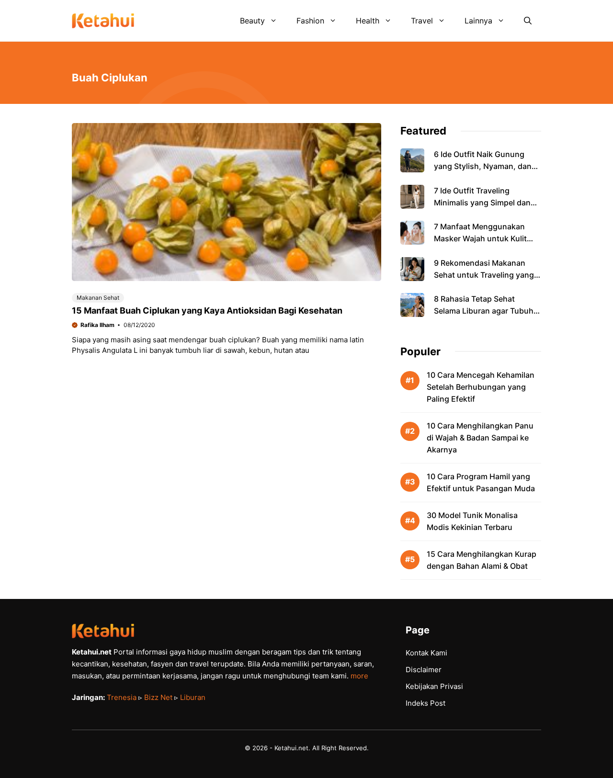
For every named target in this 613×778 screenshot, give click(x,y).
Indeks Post (425, 703)
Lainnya (478, 20)
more (359, 675)
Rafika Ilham (97, 324)
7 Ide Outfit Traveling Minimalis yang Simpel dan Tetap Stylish (482, 202)
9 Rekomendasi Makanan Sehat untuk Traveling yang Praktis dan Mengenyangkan (486, 275)
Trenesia (121, 697)
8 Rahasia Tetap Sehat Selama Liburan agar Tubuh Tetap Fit (484, 310)
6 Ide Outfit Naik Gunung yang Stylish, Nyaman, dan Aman (483, 166)
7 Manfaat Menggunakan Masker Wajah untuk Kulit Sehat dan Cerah (480, 238)
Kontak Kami (426, 652)
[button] (527, 21)
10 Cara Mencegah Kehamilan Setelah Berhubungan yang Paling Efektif (480, 387)
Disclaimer (424, 669)
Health (367, 20)
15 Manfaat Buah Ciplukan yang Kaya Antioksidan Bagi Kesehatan (207, 310)
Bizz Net (158, 697)
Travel (422, 20)
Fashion (310, 20)
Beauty (252, 20)
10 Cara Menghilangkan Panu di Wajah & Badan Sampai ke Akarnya (480, 437)
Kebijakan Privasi (434, 686)
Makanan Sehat (98, 297)
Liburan (192, 697)
